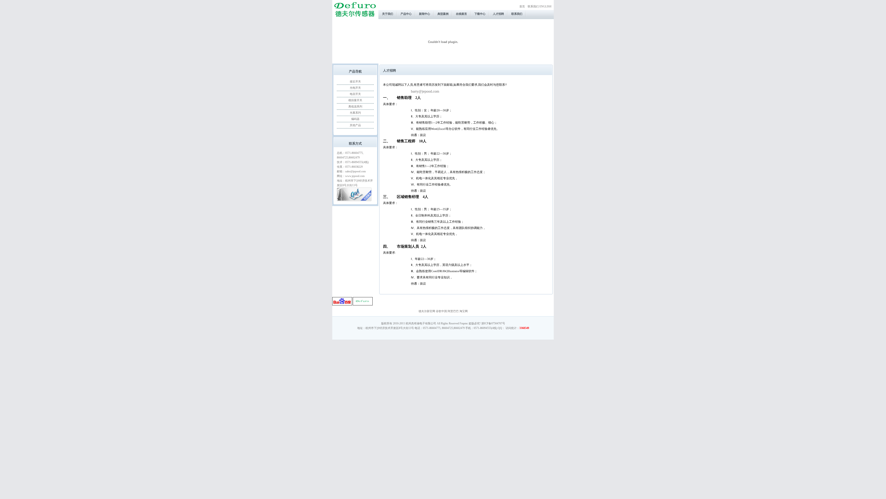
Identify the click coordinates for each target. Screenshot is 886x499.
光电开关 (355, 87)
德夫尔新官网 (427, 311)
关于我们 (387, 13)
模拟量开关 (355, 100)
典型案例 (443, 13)
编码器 (355, 119)
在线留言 (461, 13)
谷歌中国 (441, 311)
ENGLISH (545, 6)
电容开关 (355, 94)
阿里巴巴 (453, 311)
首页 (522, 6)
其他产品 (355, 125)
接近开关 (355, 81)
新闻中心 (424, 13)
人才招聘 (498, 13)
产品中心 (406, 13)
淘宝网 (463, 311)
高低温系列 (355, 106)
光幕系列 (355, 112)
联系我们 (533, 6)
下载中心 (479, 13)
